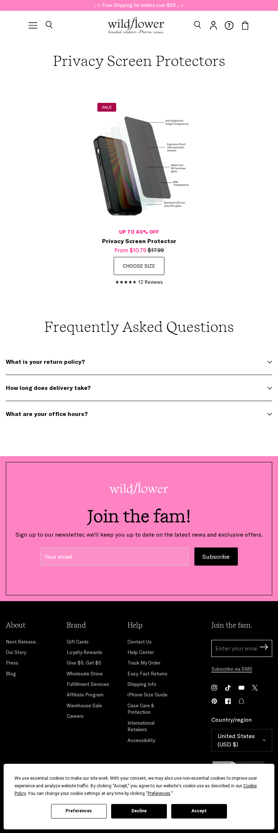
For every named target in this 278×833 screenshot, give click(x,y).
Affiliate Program (85, 694)
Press (12, 663)
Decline (139, 810)
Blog (11, 673)
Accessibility (141, 740)
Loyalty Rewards (84, 652)
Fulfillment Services (88, 684)
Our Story (16, 652)
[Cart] (245, 25)
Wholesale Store (85, 673)
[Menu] (33, 25)
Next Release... (22, 642)
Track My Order (143, 663)
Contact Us (139, 642)
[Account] (213, 25)
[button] (49, 25)
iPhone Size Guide (147, 694)
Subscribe (215, 556)
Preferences (79, 810)
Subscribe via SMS (231, 669)
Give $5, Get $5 (84, 663)
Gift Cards (78, 642)
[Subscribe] (264, 648)
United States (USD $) (236, 740)
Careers (75, 716)
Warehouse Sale (84, 705)
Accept (199, 810)
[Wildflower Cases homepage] (136, 25)
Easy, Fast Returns (147, 673)
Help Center (140, 652)
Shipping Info (141, 684)
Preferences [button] (159, 793)
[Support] (229, 25)
